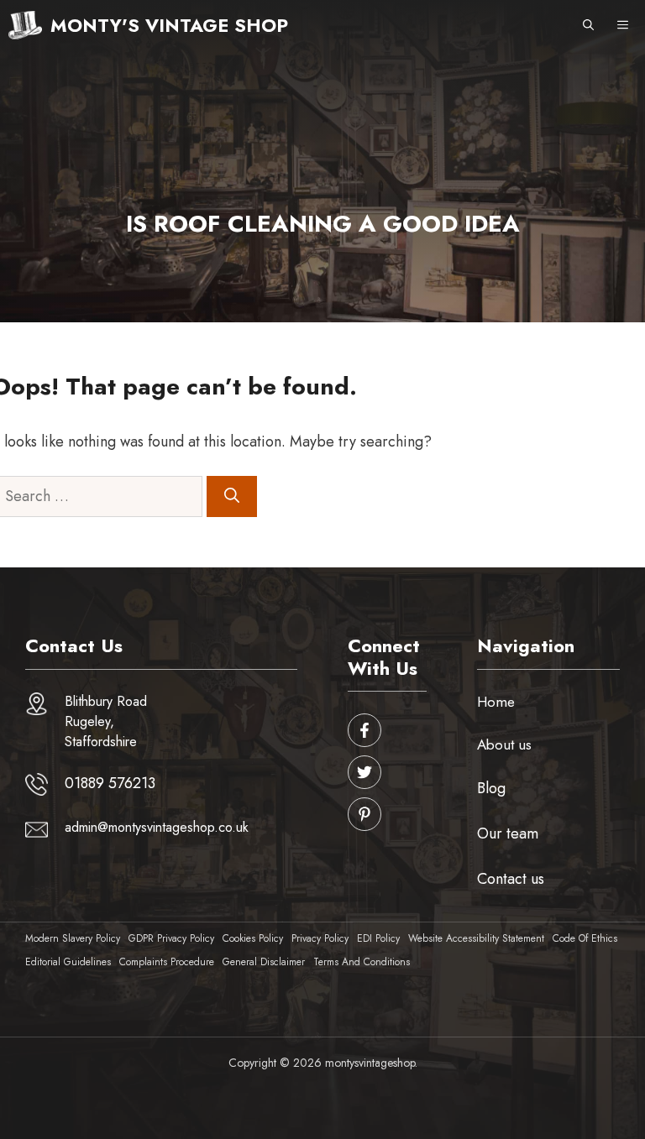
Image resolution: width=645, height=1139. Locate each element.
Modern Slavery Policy (72, 938)
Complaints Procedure (166, 961)
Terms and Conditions (361, 961)
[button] (588, 25)
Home (496, 702)
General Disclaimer (264, 961)
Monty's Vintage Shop (169, 25)
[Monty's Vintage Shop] (25, 25)
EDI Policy (378, 938)
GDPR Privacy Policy (171, 938)
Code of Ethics (585, 938)
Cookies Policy (253, 938)
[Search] (232, 496)
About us (504, 744)
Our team (507, 833)
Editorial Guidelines (68, 961)
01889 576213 (110, 783)
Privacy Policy (320, 938)
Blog (491, 788)
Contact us (510, 879)
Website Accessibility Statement (476, 938)
